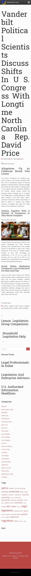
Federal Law (4, 415)
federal (7, 503)
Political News (7, 303)
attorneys (4, 492)
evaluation (20, 500)
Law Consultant (5, 437)
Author (21, 159)
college (26, 492)
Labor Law (4, 428)
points (18, 514)
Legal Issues (4, 465)
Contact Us (15, 556)
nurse (21, 511)
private (7, 517)
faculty (25, 500)
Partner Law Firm (6, 468)
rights (16, 521)
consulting (5, 497)
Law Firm (3, 443)
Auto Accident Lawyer (7, 409)
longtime (26, 306)
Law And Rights (5, 434)
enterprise (13, 500)
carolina (5, 306)
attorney (22, 488)
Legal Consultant (6, 462)
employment (17, 497)
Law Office (4, 452)
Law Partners (5, 455)
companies (4, 495)
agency (4, 487)
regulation (7, 520)
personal (13, 514)
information (18, 503)
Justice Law (4, 425)
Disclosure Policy (24, 556)
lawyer (14, 506)
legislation (7, 510)
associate (16, 488)
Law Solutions (5, 458)
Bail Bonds (4, 412)
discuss (21, 306)
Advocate (4, 406)
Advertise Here (6, 556)
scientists (15, 308)
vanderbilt (25, 308)
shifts (20, 308)
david (16, 306)
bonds (21, 492)
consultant (25, 495)
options (26, 511)
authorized (14, 491)
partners (8, 514)
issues (3, 506)
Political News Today (7, 474)
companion (11, 494)
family (2, 503)
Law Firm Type (5, 449)
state (25, 521)
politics (3, 517)
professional (14, 517)
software (21, 521)
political (7, 308)
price (11, 308)
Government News (6, 422)
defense (12, 497)
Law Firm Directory (6, 446)
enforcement (5, 500)
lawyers (19, 506)
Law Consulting (5, 440)
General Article (5, 418)
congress (11, 306)
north (2, 308)
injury (25, 503)
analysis (11, 488)
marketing (16, 511)
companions (18, 495)
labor (8, 506)
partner (3, 514)
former (12, 503)
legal (24, 506)
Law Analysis (4, 431)
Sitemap (15, 558)
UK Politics (4, 477)
